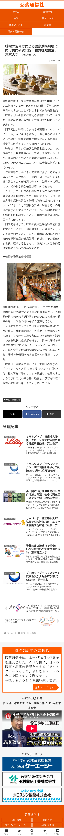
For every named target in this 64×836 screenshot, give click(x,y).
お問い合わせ (47, 825)
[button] (51, 414)
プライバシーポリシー (16, 825)
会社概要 (16, 820)
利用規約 (47, 820)
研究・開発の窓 (13, 399)
